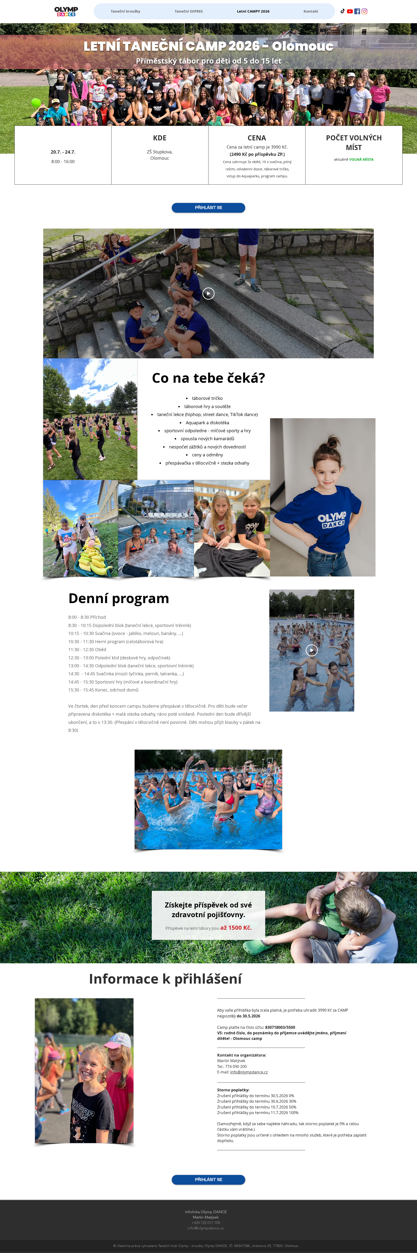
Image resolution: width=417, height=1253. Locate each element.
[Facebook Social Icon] (357, 11)
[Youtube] (350, 11)
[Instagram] (364, 11)
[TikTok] (343, 11)
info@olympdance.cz (249, 1072)
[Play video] (208, 294)
